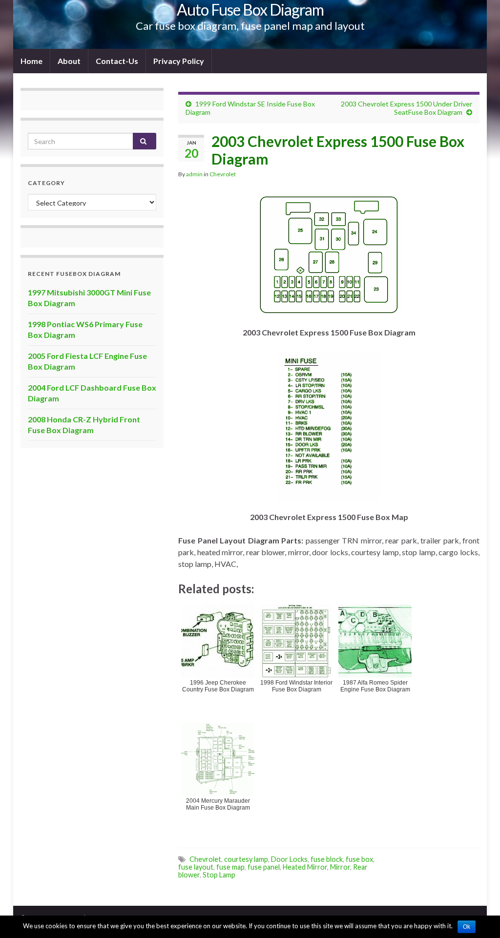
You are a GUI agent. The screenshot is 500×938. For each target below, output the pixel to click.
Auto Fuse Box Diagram (250, 9)
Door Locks (289, 859)
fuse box (359, 859)
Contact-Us (117, 60)
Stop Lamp (219, 875)
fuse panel (264, 867)
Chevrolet (222, 174)
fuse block (327, 859)
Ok (466, 926)
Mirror (340, 867)
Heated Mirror (305, 867)
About (69, 60)
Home (31, 60)
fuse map (230, 867)
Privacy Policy (178, 60)
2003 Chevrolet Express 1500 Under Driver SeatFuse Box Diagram (406, 108)
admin (194, 174)
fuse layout (195, 867)
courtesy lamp (246, 859)
